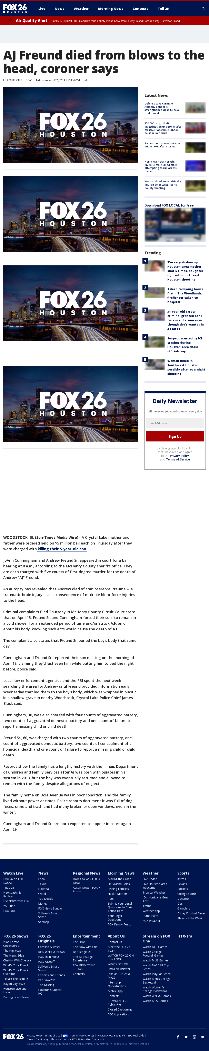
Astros (181, 879)
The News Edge (13, 955)
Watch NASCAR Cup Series (156, 967)
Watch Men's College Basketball (156, 980)
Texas (42, 884)
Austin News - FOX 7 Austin (86, 889)
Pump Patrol (151, 916)
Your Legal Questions (115, 917)
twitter (186, 1037)
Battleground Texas (16, 997)
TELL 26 (8, 887)
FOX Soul (9, 911)
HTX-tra (184, 936)
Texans (182, 884)
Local (41, 879)
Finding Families (118, 889)
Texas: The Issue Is (16, 979)
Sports (183, 873)
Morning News (121, 873)
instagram (194, 1037)
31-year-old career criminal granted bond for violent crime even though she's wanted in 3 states (185, 320)
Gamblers (183, 908)
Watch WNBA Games (157, 996)
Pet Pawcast (46, 980)
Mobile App (115, 991)
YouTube (9, 906)
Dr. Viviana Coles (119, 884)
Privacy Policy (179, 456)
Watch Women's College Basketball (155, 989)
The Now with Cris (85, 947)
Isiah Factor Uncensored (11, 944)
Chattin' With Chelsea (17, 960)
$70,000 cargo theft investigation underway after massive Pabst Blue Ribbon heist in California (164, 128)
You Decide (45, 899)
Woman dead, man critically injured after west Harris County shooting (163, 185)
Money (42, 903)
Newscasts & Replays (12, 894)
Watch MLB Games (155, 960)
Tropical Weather (154, 892)
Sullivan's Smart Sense (48, 915)
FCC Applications (119, 1014)
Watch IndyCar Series (157, 974)
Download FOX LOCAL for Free (169, 205)
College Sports (187, 894)
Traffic (147, 906)
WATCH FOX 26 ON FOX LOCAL (121, 957)
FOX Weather (151, 921)
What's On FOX (118, 964)
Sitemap (43, 922)
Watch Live (13, 873)
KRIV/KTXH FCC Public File (118, 1002)
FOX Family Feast (119, 924)
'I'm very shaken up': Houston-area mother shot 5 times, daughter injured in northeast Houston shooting (185, 270)
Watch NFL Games (155, 947)
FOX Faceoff (46, 961)
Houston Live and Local (15, 990)
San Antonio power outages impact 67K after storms (162, 144)
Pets (111, 899)
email (202, 1037)
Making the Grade (119, 879)
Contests (79, 974)
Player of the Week (189, 918)
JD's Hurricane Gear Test (155, 899)
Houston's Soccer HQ (49, 991)
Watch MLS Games (155, 1001)
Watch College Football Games (153, 953)
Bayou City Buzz (14, 984)
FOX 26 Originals (46, 938)
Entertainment (86, 936)
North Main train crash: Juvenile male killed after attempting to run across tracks (161, 166)
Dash (180, 903)
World (42, 894)
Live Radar (150, 879)
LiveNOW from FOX (16, 901)
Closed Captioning (120, 1009)
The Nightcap (12, 950)
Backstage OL (82, 952)
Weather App (151, 911)
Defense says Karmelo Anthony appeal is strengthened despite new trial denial (162, 108)
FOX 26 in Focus (49, 957)
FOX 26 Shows (15, 936)
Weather (151, 873)
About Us (116, 936)
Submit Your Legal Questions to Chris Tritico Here (120, 907)
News (29, 80)
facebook (178, 1037)
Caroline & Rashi (49, 947)
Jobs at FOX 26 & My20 (119, 975)
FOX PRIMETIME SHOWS (84, 967)
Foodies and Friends (51, 975)
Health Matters (118, 894)
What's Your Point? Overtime (15, 972)
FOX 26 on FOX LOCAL (13, 881)
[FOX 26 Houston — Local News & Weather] (16, 8)
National (43, 889)
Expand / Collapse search (203, 8)
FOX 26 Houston (12, 80)
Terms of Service (178, 459)
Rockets (182, 889)
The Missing (46, 985)
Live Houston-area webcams (155, 885)
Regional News (86, 873)
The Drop (79, 942)
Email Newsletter (119, 969)
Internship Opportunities (117, 984)
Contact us (115, 942)
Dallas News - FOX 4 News (86, 881)
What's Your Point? (15, 965)
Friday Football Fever (191, 913)
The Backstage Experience (83, 958)
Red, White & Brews (51, 952)
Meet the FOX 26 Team (119, 948)
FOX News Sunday (50, 908)
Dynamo (183, 899)
